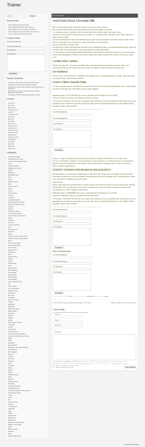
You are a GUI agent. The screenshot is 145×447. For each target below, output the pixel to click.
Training (10, 404)
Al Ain (10, 163)
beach (10, 177)
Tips (9, 399)
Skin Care (11, 359)
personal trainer (13, 331)
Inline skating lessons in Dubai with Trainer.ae (22, 29)
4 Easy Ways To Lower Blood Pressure (27, 82)
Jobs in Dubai (12, 286)
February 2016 (12, 126)
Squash (10, 370)
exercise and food (13, 225)
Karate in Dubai (13, 291)
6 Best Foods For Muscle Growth (124, 303)
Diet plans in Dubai (14, 211)
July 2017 (11, 112)
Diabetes (11, 207)
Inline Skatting (12, 279)
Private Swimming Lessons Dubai (18, 25)
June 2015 (11, 142)
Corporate (11, 197)
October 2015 (12, 135)
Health (10, 261)
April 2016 (11, 121)
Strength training (13, 375)
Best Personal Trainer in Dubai (26, 85)
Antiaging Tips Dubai (14, 168)
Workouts (11, 431)
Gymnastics (11, 252)
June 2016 (11, 117)
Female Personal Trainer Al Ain (17, 236)
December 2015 (13, 130)
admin (70, 296)
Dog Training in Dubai (15, 213)
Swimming (11, 384)
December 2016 (13, 114)
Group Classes (12, 250)
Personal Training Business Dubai (18, 336)
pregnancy (11, 343)
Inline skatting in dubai (15, 281)
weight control (12, 415)
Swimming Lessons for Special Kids (19, 390)
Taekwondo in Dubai (14, 393)
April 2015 (11, 146)
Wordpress (136, 444)
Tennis (10, 395)
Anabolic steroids (13, 166)
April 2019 (11, 105)
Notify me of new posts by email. (65, 367)
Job (9, 284)
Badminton (11, 173)
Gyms (10, 254)
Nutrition (10, 318)
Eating (10, 218)
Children (10, 195)
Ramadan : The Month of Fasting (18, 347)
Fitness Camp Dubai (14, 243)
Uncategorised (58, 15)
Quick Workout (12, 345)
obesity (10, 320)
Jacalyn (10, 82)
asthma (10, 170)
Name (57, 314)
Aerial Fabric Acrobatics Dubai (17, 161)
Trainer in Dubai (13, 402)
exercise (10, 222)
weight (10, 413)
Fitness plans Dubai (14, 245)
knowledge (11, 297)
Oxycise (10, 327)
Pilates (10, 338)
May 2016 (11, 119)
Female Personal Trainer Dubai (17, 238)
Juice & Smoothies (13, 288)
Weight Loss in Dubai (14, 424)
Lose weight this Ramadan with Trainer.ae (21, 27)
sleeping (10, 361)
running (10, 356)
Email (57, 320)
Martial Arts (11, 304)
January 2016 (12, 128)
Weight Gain (12, 418)
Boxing (10, 179)
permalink (106, 296)
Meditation (11, 306)
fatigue (10, 234)
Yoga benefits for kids (14, 436)
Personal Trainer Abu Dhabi (16, 334)
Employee (11, 220)
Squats (10, 372)
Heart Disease (12, 268)
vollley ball (11, 409)
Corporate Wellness (14, 200)
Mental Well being (13, 309)
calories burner (12, 186)
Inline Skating (12, 277)
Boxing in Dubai (13, 182)
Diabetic (10, 209)
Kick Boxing (11, 293)
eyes (9, 227)
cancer (10, 188)
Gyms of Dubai (12, 256)
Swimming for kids (13, 388)
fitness (10, 241)
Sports (10, 368)
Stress (10, 377)
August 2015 (12, 139)
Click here (64, 195)
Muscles (10, 315)
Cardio (10, 191)
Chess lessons (12, 193)
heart (9, 266)
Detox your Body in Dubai (16, 204)
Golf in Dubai (12, 247)
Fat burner (11, 232)
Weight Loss (12, 420)
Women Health (12, 429)
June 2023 (11, 103)
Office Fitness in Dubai (15, 322)
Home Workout (12, 270)
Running (10, 354)
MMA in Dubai (12, 311)
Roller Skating (12, 352)
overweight (11, 325)
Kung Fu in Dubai (13, 300)
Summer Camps (13, 381)
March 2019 (11, 107)
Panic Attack (12, 329)
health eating (12, 263)
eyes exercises (12, 229)
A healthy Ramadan (14, 157)
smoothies (11, 365)
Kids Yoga (11, 295)
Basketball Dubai (13, 175)
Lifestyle (10, 302)
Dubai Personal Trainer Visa (16, 216)
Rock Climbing (12, 350)
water (9, 411)
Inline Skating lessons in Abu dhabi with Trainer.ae (23, 32)
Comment (57, 332)
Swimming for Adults (14, 386)
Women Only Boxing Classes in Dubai (28, 95)
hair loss (10, 259)
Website (58, 325)
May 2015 (11, 144)
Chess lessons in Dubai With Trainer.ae (20, 34)
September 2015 (13, 137)
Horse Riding (12, 272)
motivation (11, 313)
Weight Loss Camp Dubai (16, 422)
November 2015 (13, 132)
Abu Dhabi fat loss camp (15, 159)
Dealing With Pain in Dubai (16, 202)
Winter (10, 427)
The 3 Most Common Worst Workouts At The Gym (72, 303)
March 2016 (11, 123)
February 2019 (12, 110)
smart (9, 363)
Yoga (9, 434)
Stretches (11, 379)
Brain (9, 184)
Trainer (14, 4)
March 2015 (11, 148)
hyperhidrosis (12, 275)
